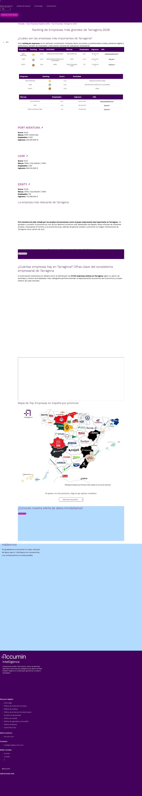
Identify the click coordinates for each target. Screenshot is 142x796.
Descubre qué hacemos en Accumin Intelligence (71, 249)
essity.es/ (111, 64)
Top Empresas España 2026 (37, 24)
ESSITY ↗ (24, 184)
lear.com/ (111, 59)
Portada (21, 24)
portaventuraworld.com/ (111, 54)
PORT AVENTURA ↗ (30, 127)
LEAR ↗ (23, 155)
